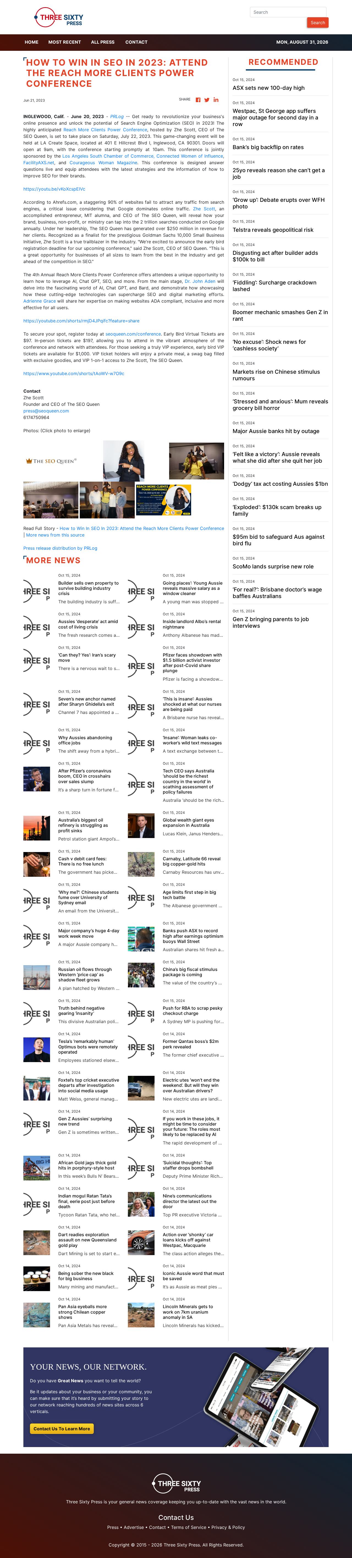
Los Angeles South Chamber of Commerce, (108, 156)
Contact (136, 42)
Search (318, 22)
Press (113, 1527)
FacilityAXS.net (38, 162)
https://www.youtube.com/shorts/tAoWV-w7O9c (73, 373)
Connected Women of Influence (189, 156)
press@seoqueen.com (46, 411)
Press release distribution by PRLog (60, 548)
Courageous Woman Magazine (103, 162)
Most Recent (64, 42)
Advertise (134, 1527)
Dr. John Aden (200, 281)
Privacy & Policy (228, 1527)
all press (102, 42)
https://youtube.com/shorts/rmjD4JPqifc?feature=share (81, 320)
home (31, 42)
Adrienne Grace (39, 301)
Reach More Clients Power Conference (105, 129)
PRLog (117, 116)
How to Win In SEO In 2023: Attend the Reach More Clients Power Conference (142, 528)
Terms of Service (188, 1527)
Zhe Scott (204, 208)
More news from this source (55, 535)
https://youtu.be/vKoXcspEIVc (54, 189)
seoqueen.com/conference (133, 334)
